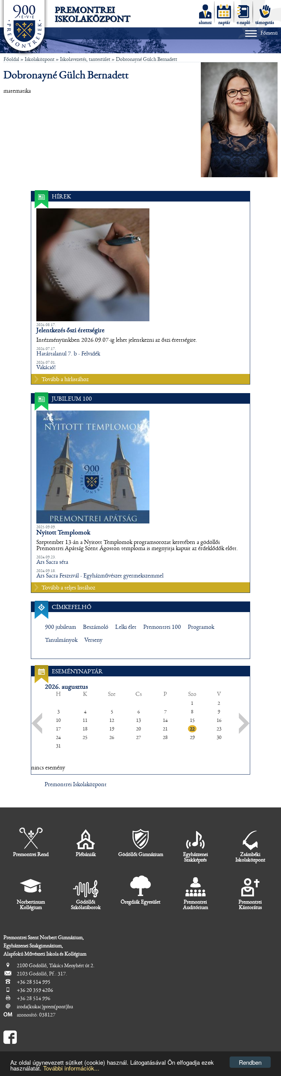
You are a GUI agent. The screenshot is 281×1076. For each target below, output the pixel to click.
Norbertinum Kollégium (31, 904)
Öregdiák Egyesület (140, 902)
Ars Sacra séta (52, 562)
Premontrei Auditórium (195, 904)
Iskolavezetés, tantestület (85, 59)
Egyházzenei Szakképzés (195, 857)
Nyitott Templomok (63, 532)
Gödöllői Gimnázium (140, 854)
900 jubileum (60, 627)
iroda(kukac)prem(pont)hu (45, 1006)
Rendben (250, 1062)
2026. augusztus (66, 686)
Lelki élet (125, 627)
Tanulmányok (61, 640)
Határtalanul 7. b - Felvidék (68, 354)
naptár (224, 22)
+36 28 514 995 (33, 982)
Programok (201, 627)
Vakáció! (46, 367)
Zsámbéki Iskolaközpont (250, 857)
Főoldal (11, 59)
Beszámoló (95, 627)
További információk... (71, 1068)
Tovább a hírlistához (65, 379)
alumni (205, 22)
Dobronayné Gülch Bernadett (146, 59)
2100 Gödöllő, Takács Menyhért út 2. (56, 965)
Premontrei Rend (31, 854)
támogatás (264, 22)
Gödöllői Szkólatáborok (86, 904)
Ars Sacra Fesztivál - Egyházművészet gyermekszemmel (99, 576)
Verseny (93, 640)
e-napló (243, 22)
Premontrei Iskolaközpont (92, 14)
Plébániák (86, 854)
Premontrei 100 (162, 627)
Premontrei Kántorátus (250, 904)
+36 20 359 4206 (35, 990)
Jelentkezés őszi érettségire (70, 330)
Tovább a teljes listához (68, 588)
